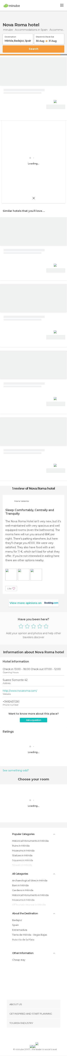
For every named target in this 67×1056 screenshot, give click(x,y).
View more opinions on (26, 603)
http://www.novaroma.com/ (20, 690)
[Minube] (12, 5)
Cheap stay (18, 959)
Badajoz (17, 920)
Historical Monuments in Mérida (30, 840)
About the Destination (25, 913)
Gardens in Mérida (22, 890)
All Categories (20, 873)
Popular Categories (23, 834)
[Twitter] (32, 1035)
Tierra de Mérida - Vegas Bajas (29, 934)
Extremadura (19, 929)
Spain (15, 925)
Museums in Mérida (23, 850)
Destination (10, 36)
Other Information (22, 953)
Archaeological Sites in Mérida (29, 880)
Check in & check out (45, 36)
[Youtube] (41, 1035)
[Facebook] (28, 1035)
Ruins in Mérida (20, 845)
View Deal (56, 106)
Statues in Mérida (22, 855)
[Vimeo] (37, 1035)
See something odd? (16, 770)
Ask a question (33, 720)
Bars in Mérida (20, 885)
